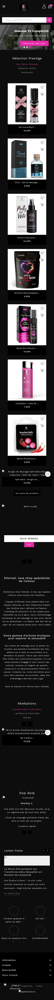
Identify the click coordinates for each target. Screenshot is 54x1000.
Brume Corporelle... (27, 238)
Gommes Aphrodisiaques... (27, 293)
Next (30, 561)
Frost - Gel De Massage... (27, 183)
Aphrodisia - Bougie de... (27, 480)
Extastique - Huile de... (27, 403)
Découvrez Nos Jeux (34, 43)
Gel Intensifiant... (27, 127)
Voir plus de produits (27, 493)
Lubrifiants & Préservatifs (27, 713)
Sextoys (27, 717)
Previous (24, 561)
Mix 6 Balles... (27, 738)
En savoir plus (12, 893)
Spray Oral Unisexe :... (27, 348)
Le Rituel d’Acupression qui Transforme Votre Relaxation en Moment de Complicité (23, 872)
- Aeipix (39, 986)
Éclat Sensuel (29, 538)
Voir (29, 544)
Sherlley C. (27, 803)
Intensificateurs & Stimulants (26, 709)
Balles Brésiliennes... (27, 459)
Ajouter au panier (42, 94)
